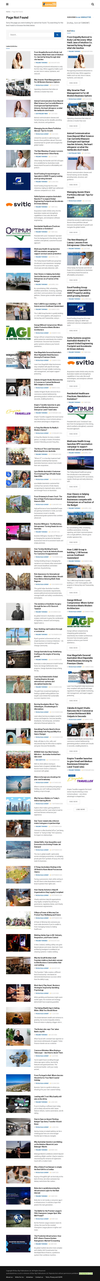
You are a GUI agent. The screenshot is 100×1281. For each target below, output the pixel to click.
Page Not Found (17, 12)
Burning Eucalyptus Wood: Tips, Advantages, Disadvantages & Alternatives (46, 706)
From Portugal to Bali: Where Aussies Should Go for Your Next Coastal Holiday (48, 1077)
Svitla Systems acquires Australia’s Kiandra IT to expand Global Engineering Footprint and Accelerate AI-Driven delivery (80, 343)
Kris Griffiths (40, 760)
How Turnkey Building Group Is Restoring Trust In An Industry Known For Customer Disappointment (48, 551)
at (70, 206)
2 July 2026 (54, 134)
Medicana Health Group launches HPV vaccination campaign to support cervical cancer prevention (47, 251)
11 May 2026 (53, 207)
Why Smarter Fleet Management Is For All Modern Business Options (79, 93)
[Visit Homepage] (49, 4)
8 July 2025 (53, 1034)
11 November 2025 (57, 737)
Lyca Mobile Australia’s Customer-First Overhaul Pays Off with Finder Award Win (47, 473)
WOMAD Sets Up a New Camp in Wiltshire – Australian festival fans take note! (47, 754)
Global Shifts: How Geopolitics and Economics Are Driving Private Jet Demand (47, 844)
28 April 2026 (54, 257)
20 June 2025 (55, 1083)
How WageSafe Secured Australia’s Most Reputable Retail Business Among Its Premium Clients (47, 354)
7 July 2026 (53, 113)
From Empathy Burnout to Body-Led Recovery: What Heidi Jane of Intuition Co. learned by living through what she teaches (79, 42)
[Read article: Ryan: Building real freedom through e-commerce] (18, 636)
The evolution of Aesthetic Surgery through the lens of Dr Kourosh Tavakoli (47, 606)
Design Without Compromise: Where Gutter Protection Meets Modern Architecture (48, 327)
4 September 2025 (56, 850)
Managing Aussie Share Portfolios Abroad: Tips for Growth (80, 195)
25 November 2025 (56, 687)
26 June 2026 (54, 181)
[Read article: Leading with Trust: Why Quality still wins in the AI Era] (18, 1104)
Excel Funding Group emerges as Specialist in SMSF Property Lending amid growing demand (48, 176)
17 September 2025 (57, 803)
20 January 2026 (56, 504)
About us (9, 1277)
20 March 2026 (55, 333)
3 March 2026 (55, 388)
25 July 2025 (55, 993)
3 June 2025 (55, 1127)
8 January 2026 (55, 532)
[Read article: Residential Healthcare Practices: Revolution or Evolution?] (18, 234)
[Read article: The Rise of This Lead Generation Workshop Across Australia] (18, 456)
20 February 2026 (55, 413)
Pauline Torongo (41, 62)
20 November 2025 (57, 712)
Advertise (29, 1277)
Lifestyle (73, 57)
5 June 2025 (53, 1102)
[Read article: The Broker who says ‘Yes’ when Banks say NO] (18, 1037)
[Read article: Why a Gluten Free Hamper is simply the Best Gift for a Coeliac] (18, 1174)
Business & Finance (77, 254)
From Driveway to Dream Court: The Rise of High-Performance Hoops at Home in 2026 (48, 499)
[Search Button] (92, 4)
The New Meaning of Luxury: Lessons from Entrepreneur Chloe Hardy (79, 242)
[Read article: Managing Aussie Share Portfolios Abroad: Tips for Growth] (18, 136)
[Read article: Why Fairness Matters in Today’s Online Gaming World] (18, 806)
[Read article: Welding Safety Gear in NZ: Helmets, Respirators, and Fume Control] (18, 943)
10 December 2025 (57, 584)
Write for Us (19, 1277)
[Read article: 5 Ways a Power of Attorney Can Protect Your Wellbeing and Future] (18, 920)
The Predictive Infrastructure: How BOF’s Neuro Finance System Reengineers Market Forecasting (47, 1238)
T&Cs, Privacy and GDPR (53, 1277)
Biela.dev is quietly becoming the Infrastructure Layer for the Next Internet (47, 1190)
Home (8, 12)
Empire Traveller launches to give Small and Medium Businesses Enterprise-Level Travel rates (47, 407)
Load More (80, 809)
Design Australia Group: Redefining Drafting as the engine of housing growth (47, 654)
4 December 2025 (55, 612)
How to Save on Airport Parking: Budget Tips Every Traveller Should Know (47, 1121)
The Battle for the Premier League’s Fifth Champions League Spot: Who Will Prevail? (48, 1213)
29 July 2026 (55, 85)
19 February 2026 (56, 433)
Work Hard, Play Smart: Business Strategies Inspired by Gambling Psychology (47, 987)
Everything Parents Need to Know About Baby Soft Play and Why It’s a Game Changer (47, 731)
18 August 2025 (55, 940)
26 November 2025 (56, 659)
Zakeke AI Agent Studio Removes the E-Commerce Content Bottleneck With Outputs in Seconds (48, 382)
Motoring (73, 104)
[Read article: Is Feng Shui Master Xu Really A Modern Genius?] (18, 435)
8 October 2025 (56, 782)
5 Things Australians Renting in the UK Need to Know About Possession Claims (48, 869)
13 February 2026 (55, 454)
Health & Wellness (77, 458)
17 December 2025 (57, 557)
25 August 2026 (55, 62)
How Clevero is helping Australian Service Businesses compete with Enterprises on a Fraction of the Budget (80, 499)
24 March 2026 (54, 309)
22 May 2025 (55, 1172)
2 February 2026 (56, 479)
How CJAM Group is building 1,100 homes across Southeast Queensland (77, 553)
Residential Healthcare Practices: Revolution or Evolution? (78, 396)
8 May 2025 (54, 1219)
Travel (72, 775)
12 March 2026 (55, 360)
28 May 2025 (53, 1150)
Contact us (39, 1277)
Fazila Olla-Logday (42, 85)
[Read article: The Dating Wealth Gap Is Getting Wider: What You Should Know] (18, 1015)
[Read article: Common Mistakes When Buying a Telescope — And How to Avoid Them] (18, 1058)
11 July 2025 (55, 1013)
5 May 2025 (53, 1244)
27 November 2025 (56, 634)
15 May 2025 (53, 1196)
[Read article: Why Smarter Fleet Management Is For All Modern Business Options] (18, 87)
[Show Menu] (7, 4)
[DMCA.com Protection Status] (86, 1273)
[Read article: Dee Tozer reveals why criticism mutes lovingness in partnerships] (18, 828)
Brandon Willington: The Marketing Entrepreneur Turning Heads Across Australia (48, 526)
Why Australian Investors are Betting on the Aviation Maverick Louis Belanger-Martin (48, 1144)
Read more (74, 82)
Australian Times (42, 113)
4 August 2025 (55, 968)
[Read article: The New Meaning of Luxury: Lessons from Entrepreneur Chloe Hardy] (18, 158)
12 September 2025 (56, 826)
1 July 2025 (54, 1056)
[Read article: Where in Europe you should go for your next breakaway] (18, 784)
